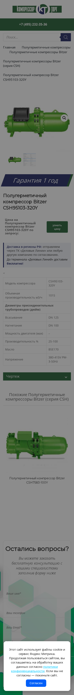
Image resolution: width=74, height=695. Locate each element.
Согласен (36, 683)
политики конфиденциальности (34, 669)
